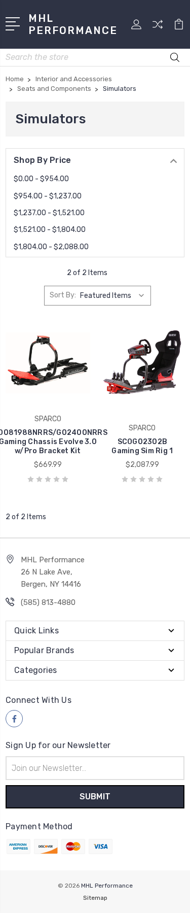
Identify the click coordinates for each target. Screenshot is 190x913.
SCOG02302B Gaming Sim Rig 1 (142, 446)
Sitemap (95, 897)
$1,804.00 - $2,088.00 (51, 247)
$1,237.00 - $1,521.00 (49, 213)
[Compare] (157, 28)
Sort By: (63, 295)
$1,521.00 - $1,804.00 (50, 229)
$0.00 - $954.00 (41, 179)
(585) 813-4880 (48, 602)
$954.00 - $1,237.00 (48, 196)
